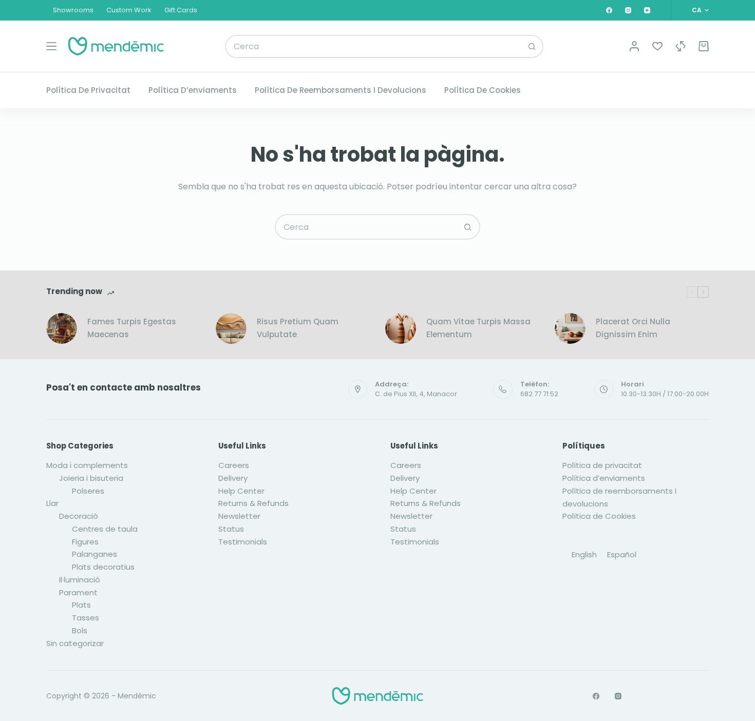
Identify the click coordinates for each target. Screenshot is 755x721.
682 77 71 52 (539, 394)
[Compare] (680, 46)
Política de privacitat (88, 90)
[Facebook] (609, 10)
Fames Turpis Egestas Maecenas (131, 328)
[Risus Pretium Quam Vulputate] (231, 328)
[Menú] (51, 46)
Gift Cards (180, 10)
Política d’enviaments (192, 90)
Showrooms (73, 10)
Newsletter (239, 516)
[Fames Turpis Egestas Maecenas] (61, 328)
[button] (700, 10)
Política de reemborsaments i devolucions (340, 90)
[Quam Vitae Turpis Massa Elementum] (400, 328)
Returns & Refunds (253, 503)
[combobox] (373, 46)
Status (231, 528)
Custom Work (129, 10)
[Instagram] (628, 10)
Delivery (233, 478)
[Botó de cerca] (531, 46)
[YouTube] (647, 10)
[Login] (634, 46)
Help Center (241, 490)
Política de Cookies (482, 90)
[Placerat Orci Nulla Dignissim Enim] (570, 328)
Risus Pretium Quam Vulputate (297, 328)
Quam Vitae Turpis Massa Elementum (478, 328)
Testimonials (242, 541)
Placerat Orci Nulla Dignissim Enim (633, 328)
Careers (233, 465)
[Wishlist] (657, 46)
